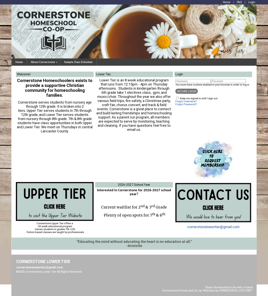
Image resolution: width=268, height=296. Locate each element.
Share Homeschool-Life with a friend (229, 287)
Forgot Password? (186, 104)
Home (19, 62)
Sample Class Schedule (78, 62)
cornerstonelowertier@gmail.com (213, 227)
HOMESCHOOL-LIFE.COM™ (236, 290)
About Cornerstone (44, 62)
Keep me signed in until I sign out (199, 98)
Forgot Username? (186, 101)
